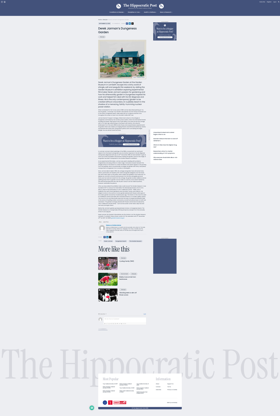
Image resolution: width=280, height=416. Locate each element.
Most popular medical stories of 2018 (109, 387)
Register (269, 2)
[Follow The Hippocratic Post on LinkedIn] (5, 2)
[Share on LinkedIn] (130, 23)
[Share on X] (132, 23)
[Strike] (111, 323)
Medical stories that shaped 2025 (141, 392)
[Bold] (105, 323)
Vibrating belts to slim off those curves (128, 294)
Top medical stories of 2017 (110, 383)
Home (100, 19)
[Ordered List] (113, 323)
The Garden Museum (135, 241)
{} (123, 323)
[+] (125, 323)
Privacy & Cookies (172, 389)
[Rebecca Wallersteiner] (102, 228)
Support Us (170, 383)
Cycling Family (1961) (126, 261)
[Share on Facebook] (127, 23)
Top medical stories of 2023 (142, 384)
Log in (274, 2)
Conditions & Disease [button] (116, 12)
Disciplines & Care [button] (134, 12)
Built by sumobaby (172, 402)
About (100, 221)
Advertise (158, 389)
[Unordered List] (115, 323)
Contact (158, 386)
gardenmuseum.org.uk (117, 218)
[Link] (121, 323)
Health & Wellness (150, 12)
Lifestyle (105, 19)
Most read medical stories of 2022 (127, 391)
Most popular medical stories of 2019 (109, 391)
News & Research (165, 12)
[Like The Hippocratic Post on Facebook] (2, 2)
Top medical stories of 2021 (127, 388)
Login (144, 314)
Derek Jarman (108, 241)
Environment (124, 274)
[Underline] (109, 323)
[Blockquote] (117, 323)
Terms (169, 386)
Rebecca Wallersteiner (113, 225)
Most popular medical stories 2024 (142, 388)
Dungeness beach (121, 241)
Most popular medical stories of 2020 (126, 384)
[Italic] (107, 323)
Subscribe (262, 2)
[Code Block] (119, 323)
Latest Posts (106, 221)
